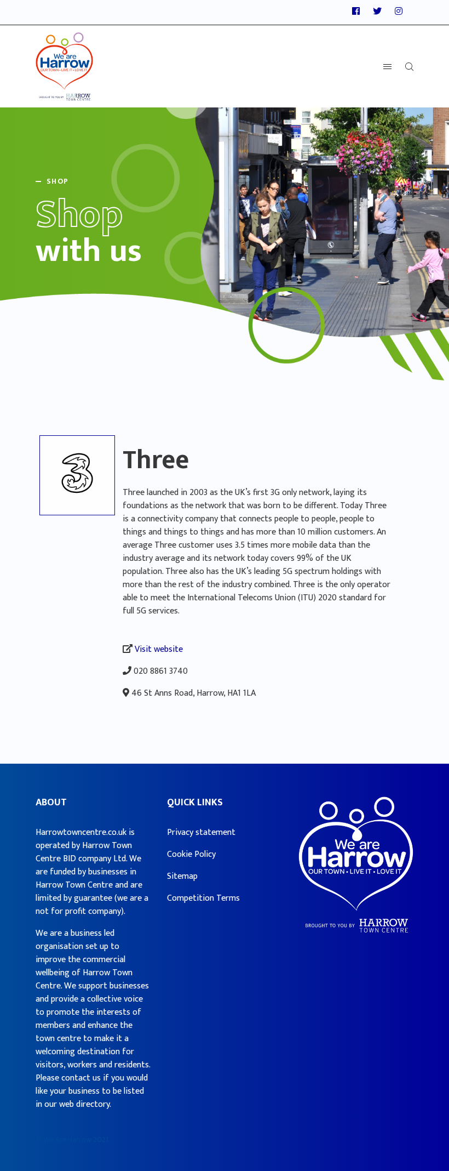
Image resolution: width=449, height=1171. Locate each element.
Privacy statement (201, 832)
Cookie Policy (191, 854)
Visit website (159, 649)
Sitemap (182, 876)
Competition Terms (203, 898)
